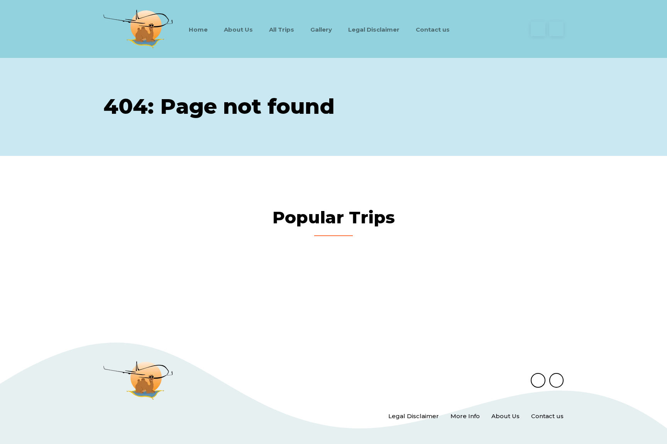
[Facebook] (538, 29)
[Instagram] (556, 29)
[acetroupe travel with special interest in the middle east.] (138, 29)
